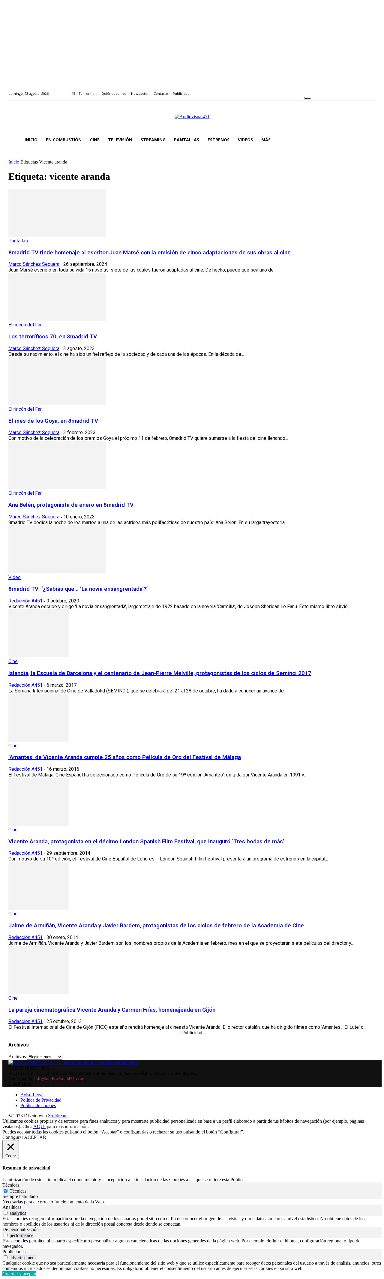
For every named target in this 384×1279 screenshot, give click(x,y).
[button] (368, 140)
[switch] (6, 1213)
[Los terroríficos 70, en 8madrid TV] (57, 319)
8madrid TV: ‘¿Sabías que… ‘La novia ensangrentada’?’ (78, 589)
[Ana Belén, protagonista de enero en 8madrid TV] (57, 487)
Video (14, 577)
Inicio (13, 161)
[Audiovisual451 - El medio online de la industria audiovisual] (192, 119)
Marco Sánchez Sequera (33, 264)
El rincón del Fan (25, 325)
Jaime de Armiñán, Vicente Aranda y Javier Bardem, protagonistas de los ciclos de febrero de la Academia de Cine (156, 925)
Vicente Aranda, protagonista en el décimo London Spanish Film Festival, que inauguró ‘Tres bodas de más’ (146, 841)
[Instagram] (312, 90)
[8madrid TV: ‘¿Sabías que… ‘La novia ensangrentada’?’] (57, 571)
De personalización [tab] (20, 1229)
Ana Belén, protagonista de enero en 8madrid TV (71, 505)
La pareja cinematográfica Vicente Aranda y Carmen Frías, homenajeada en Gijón (111, 1010)
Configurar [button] (12, 1137)
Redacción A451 (25, 601)
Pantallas (18, 241)
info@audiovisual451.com (59, 1078)
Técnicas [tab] (10, 1184)
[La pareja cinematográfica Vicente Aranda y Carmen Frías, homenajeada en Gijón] (38, 992)
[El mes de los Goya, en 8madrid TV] (57, 403)
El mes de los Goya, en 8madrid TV (53, 421)
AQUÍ (39, 1126)
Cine (13, 661)
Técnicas (18, 1190)
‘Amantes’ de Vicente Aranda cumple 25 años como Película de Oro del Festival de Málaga (124, 757)
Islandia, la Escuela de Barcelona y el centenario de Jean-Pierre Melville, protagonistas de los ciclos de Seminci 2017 (159, 673)
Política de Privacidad (41, 1100)
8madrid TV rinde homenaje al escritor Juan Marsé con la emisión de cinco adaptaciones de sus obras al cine (149, 252)
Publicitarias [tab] (14, 1251)
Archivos (17, 1056)
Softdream (58, 1115)
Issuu (307, 98)
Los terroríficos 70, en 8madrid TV (52, 336)
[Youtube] (332, 90)
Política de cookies (38, 1105)
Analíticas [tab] (11, 1207)
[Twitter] (326, 90)
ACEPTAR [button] (35, 1137)
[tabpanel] (192, 1202)
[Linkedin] (319, 90)
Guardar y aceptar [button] (19, 1273)
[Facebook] (305, 90)
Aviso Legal (32, 1094)
